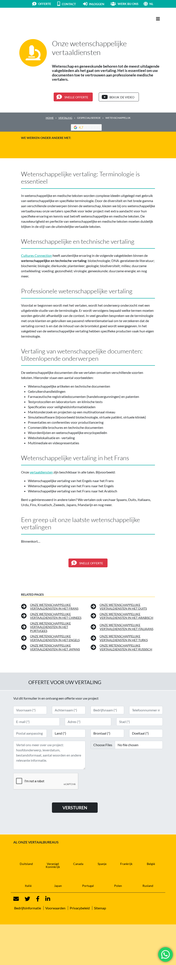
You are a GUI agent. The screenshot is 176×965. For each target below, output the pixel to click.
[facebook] (35, 899)
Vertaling (65, 117)
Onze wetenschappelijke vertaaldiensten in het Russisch (126, 647)
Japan (58, 885)
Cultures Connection (36, 255)
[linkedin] (45, 899)
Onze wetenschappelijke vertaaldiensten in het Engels (55, 638)
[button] (156, 3)
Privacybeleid (80, 908)
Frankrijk (126, 864)
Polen (118, 885)
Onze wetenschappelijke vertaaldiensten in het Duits (123, 606)
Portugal (88, 885)
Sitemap (100, 908)
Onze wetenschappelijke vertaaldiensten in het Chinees (55, 616)
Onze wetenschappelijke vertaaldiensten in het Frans (54, 606)
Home (50, 117)
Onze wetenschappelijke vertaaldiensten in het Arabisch (126, 616)
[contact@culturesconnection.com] (16, 899)
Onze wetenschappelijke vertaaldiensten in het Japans (55, 647)
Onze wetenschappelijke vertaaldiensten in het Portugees (50, 627)
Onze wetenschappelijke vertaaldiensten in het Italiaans (126, 627)
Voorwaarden (55, 908)
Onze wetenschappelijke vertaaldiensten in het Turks (124, 638)
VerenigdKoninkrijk (53, 865)
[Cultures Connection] (37, 19)
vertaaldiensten (41, 472)
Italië (28, 885)
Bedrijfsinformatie (27, 908)
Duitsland (26, 864)
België (151, 864)
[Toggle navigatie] (158, 18)
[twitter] (25, 899)
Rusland (148, 885)
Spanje (102, 864)
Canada (78, 864)
